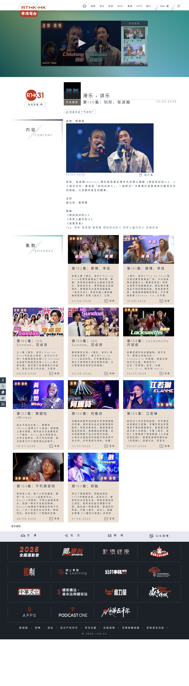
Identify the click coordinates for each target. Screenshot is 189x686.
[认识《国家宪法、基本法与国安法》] (72, 592)
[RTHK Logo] (31, 8)
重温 (128, 7)
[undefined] (84, 6)
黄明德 (97, 227)
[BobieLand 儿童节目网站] (159, 551)
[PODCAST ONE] (72, 612)
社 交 (76, 535)
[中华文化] (29, 592)
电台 (100, 7)
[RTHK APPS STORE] (29, 612)
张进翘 (86, 227)
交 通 (32, 535)
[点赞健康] (116, 551)
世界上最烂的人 (134, 227)
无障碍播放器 (131, 628)
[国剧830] (29, 572)
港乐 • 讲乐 (96, 96)
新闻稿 (24, 628)
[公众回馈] (151, 536)
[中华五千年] (116, 612)
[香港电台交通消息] (23, 535)
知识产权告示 (69, 628)
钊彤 (77, 227)
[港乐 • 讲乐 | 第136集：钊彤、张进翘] (110, 147)
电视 (92, 7)
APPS (138, 7)
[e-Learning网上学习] (72, 572)
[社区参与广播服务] (159, 572)
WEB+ (119, 7)
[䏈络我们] (109, 535)
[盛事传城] (159, 592)
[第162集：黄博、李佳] (134, 33)
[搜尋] (178, 5)
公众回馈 (162, 536)
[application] (81, 43)
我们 (147, 7)
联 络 (119, 535)
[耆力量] (116, 592)
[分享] (66, 535)
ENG (162, 6)
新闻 (109, 7)
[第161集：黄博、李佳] (134, 50)
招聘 (38, 628)
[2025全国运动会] (29, 551)
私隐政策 (110, 628)
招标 (51, 628)
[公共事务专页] (116, 572)
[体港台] (72, 551)
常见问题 (91, 628)
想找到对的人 (112, 227)
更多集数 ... (17, 526)
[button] (81, 43)
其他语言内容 (156, 628)
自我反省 (152, 227)
